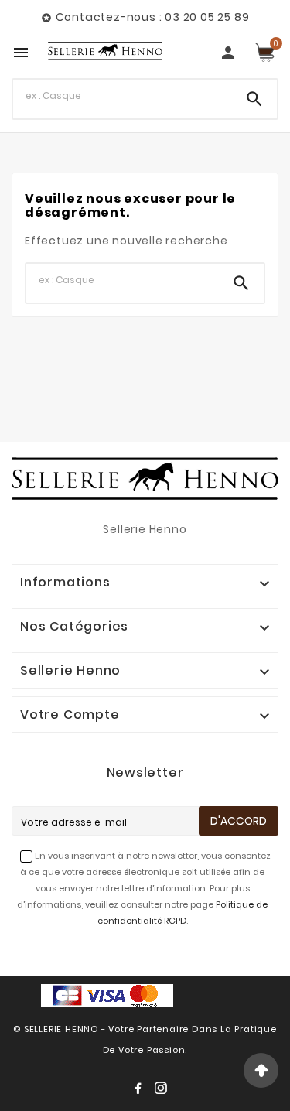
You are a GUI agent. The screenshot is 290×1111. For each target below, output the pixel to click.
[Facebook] (140, 1090)
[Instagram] (164, 1090)
